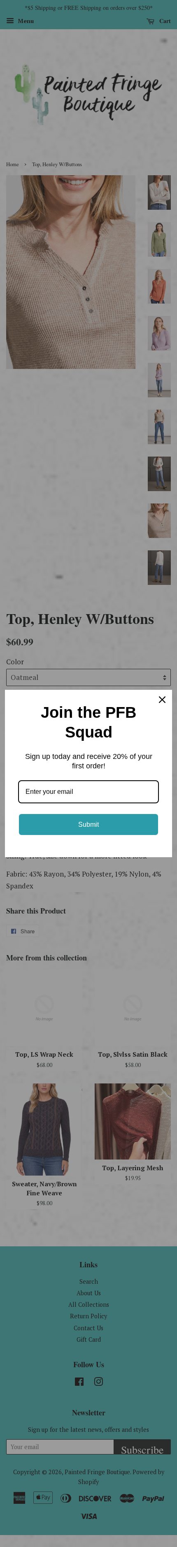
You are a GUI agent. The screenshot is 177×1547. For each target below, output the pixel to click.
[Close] (162, 700)
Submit (88, 824)
